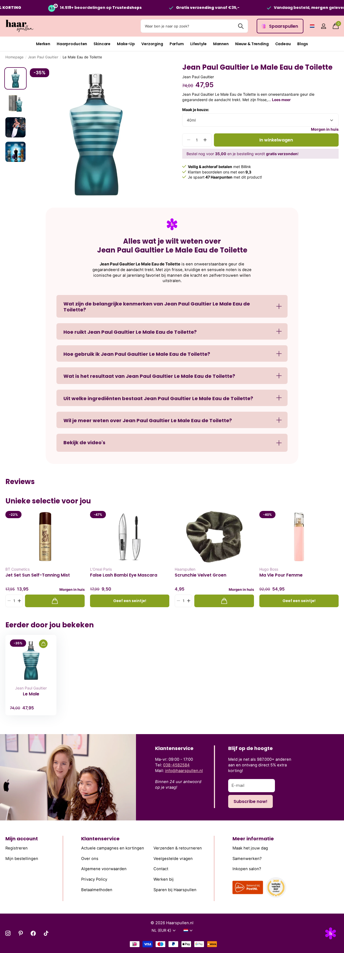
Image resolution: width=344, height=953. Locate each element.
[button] (205, 140)
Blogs (302, 44)
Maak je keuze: (195, 109)
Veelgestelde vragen (173, 858)
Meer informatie (253, 838)
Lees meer (281, 99)
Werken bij (163, 879)
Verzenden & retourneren (177, 848)
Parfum (177, 44)
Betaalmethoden (96, 889)
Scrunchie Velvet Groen (200, 575)
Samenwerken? (247, 858)
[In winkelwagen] (55, 601)
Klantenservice (100, 838)
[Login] (323, 26)
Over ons (89, 858)
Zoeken (240, 26)
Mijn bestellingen (21, 858)
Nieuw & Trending (252, 44)
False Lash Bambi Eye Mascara (123, 575)
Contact (160, 869)
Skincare (102, 44)
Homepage (14, 57)
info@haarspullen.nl (184, 770)
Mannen (221, 44)
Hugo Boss (268, 569)
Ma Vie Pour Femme (281, 575)
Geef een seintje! (129, 600)
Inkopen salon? (246, 869)
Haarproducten (72, 44)
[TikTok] (46, 933)
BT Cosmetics (17, 569)
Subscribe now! (250, 801)
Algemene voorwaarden (104, 869)
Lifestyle (198, 44)
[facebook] (33, 933)
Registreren (16, 848)
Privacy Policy (94, 879)
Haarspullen (185, 569)
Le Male (31, 694)
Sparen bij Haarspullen (174, 889)
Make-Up (126, 44)
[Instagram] (7, 933)
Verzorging (152, 44)
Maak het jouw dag (250, 848)
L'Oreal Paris (101, 569)
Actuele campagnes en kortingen (112, 848)
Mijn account (21, 838)
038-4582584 (176, 765)
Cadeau (283, 44)
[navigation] (15, 78)
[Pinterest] (21, 933)
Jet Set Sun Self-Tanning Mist (37, 575)
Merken (43, 44)
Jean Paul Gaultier (43, 57)
